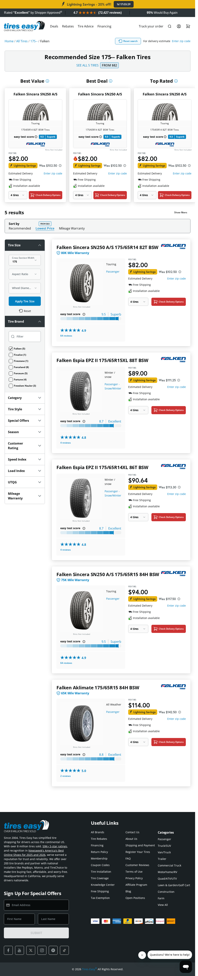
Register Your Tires (137, 852)
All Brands (97, 832)
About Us (131, 839)
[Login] (179, 26)
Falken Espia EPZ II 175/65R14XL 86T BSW (102, 467)
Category (15, 398)
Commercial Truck (169, 865)
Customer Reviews (137, 865)
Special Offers (18, 420)
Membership (99, 858)
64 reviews (66, 335)
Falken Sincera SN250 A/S (35, 94)
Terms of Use (134, 871)
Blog (128, 891)
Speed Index (17, 459)
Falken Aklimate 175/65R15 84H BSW (97, 687)
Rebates (68, 26)
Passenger (112, 271)
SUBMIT (36, 933)
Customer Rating (15, 445)
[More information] (47, 81)
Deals (54, 26)
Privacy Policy (134, 878)
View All (163, 905)
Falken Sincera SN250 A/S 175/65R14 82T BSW (107, 247)
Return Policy (99, 852)
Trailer (162, 859)
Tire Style (15, 409)
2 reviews (65, 776)
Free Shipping (100, 891)
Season (13, 432)
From (109, 65)
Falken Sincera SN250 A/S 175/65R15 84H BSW (107, 574)
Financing (104, 26)
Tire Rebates (99, 839)
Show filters (180, 212)
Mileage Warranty (72, 228)
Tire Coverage (100, 878)
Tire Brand (16, 321)
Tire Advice (86, 26)
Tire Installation (101, 871)
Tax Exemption (100, 898)
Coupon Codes (100, 865)
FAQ (128, 858)
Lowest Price (45, 228)
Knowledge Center (103, 885)
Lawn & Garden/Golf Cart (174, 885)
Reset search (130, 41)
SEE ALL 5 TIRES (87, 65)
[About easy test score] (36, 137)
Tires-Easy (89, 969)
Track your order (151, 26)
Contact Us (132, 832)
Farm (161, 898)
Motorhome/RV (167, 872)
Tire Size (14, 245)
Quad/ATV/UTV (167, 878)
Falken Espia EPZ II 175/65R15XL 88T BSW (102, 360)
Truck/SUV (164, 846)
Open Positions (135, 898)
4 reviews (65, 442)
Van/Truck (164, 852)
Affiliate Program (136, 885)
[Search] (169, 26)
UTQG (12, 482)
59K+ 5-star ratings (55, 846)
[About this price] (60, 165)
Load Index (16, 471)
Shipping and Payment (140, 845)
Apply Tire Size (25, 301)
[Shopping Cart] (188, 26)
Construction (166, 892)
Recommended (20, 228)
